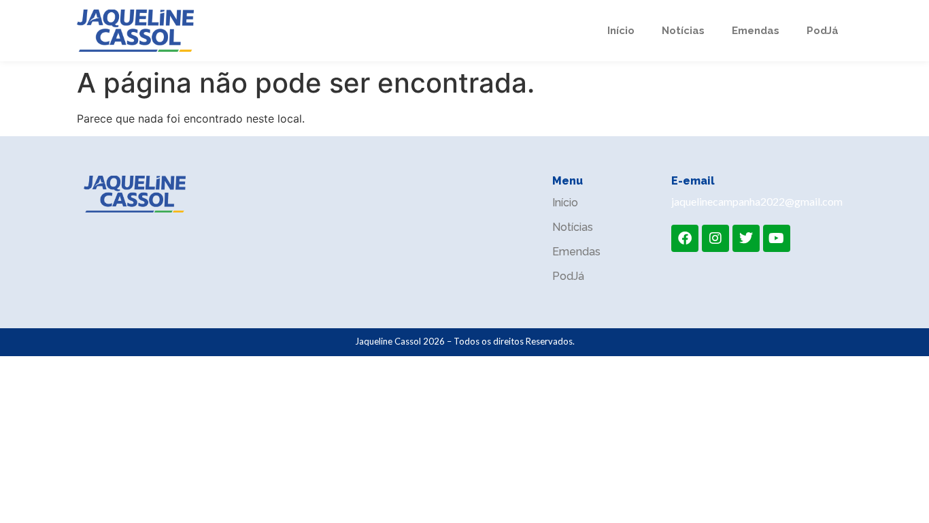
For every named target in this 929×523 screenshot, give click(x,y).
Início (621, 31)
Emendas (755, 31)
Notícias (683, 31)
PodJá (823, 31)
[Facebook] (684, 238)
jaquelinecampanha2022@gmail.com (757, 201)
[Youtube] (776, 238)
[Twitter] (746, 238)
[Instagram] (715, 238)
